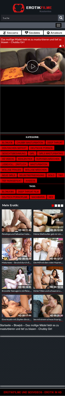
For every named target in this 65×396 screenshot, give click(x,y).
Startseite (5, 325)
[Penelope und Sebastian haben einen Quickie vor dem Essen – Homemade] (17, 220)
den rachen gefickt (14, 147)
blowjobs (8, 191)
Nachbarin (38, 196)
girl (32, 153)
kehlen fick (25, 158)
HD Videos (8, 158)
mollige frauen (11, 169)
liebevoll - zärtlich (14, 164)
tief (60, 175)
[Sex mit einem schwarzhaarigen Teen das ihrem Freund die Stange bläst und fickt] (48, 306)
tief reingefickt (11, 180)
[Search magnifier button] (61, 18)
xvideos (30, 180)
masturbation (38, 164)
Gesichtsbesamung (13, 153)
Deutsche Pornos (42, 147)
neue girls (8, 175)
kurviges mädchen (47, 158)
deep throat (54, 142)
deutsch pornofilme (14, 196)
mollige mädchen (36, 169)
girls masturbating (51, 153)
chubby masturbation (30, 142)
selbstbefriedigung (31, 175)
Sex (51, 196)
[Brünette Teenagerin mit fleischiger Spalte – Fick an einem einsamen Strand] (17, 277)
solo (51, 175)
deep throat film (28, 191)
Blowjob (7, 142)
